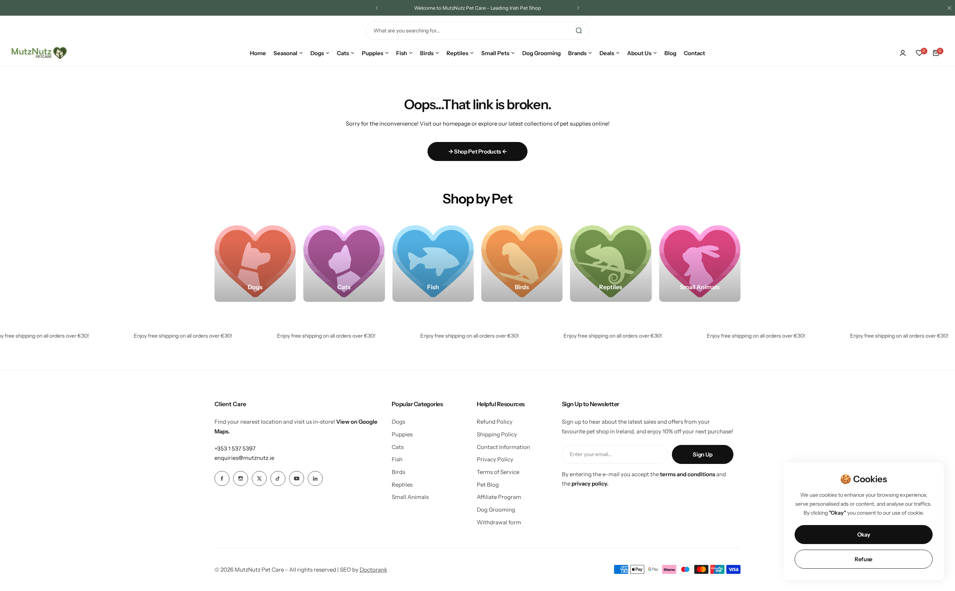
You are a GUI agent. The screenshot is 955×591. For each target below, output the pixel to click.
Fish (397, 459)
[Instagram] (240, 478)
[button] (376, 7)
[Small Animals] (699, 261)
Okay (863, 534)
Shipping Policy (497, 434)
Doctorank (373, 569)
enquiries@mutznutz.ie (244, 457)
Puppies (402, 434)
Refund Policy (495, 421)
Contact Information (503, 447)
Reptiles (402, 484)
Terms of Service (498, 471)
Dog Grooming (496, 509)
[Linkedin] (315, 478)
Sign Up (702, 454)
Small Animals (410, 496)
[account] (903, 53)
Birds (398, 471)
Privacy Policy (495, 459)
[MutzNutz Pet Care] (39, 53)
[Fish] (433, 261)
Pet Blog (488, 484)
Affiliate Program (499, 496)
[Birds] (522, 261)
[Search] (579, 30)
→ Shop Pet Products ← (477, 151)
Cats (398, 447)
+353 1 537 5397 (235, 448)
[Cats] (344, 261)
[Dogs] (255, 261)
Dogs (398, 421)
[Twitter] (259, 478)
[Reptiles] (610, 261)
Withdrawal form (499, 522)
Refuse (864, 559)
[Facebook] (222, 478)
